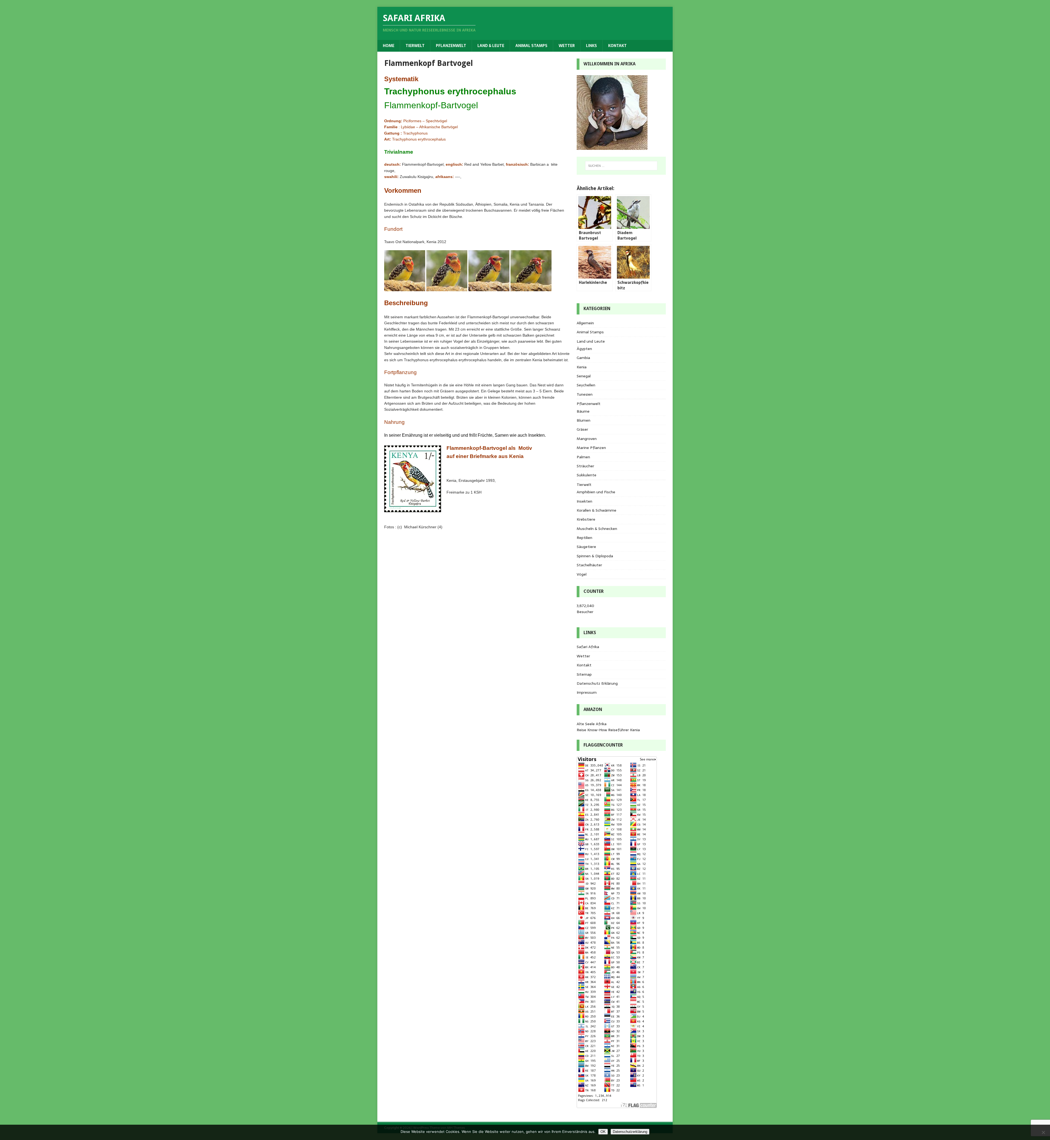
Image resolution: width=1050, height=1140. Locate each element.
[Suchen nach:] (621, 165)
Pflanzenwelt (451, 46)
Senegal (584, 376)
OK (603, 1132)
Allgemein (585, 323)
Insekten (584, 501)
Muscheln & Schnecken (597, 529)
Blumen (583, 420)
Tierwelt (415, 46)
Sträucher (585, 466)
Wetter (567, 46)
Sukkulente (586, 475)
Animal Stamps (531, 46)
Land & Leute (490, 46)
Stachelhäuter (589, 565)
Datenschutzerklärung (630, 1132)
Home (388, 46)
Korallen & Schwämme (596, 510)
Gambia (583, 358)
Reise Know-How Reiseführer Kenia (608, 730)
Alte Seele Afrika (591, 724)
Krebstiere (586, 519)
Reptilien (584, 538)
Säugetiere (586, 547)
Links (591, 46)
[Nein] (1043, 1132)
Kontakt (617, 46)
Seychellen (586, 385)
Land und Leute (591, 341)
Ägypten (584, 349)
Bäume (583, 411)
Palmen (583, 457)
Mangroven (587, 439)
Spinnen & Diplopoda (595, 556)
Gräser (582, 429)
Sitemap (584, 674)
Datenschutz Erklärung (597, 683)
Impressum (587, 692)
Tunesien (585, 394)
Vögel (582, 574)
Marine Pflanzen (591, 448)
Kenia (582, 367)
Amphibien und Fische (596, 492)
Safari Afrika (588, 647)
